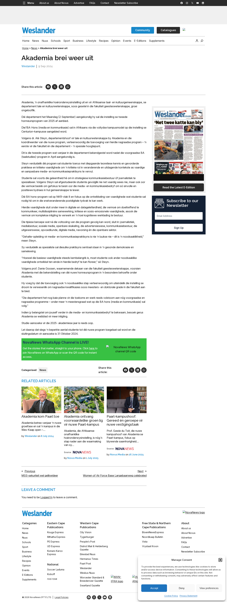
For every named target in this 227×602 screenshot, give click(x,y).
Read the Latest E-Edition (179, 187)
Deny (182, 588)
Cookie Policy (171, 596)
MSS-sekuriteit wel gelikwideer (39, 475)
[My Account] (197, 41)
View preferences (209, 588)
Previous (30, 471)
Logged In (46, 497)
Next (140, 471)
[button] (220, 560)
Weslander (28, 66)
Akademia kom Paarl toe (40, 416)
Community (142, 30)
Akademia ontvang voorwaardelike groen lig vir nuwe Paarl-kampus (83, 420)
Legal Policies (61, 597)
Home (25, 48)
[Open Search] (202, 41)
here (92, 348)
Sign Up (179, 227)
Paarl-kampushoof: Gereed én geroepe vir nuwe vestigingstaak (125, 420)
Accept (154, 588)
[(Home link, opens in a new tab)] (37, 513)
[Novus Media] (82, 452)
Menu (30, 2)
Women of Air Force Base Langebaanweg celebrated (115, 475)
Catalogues (168, 30)
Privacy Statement (188, 596)
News (34, 48)
